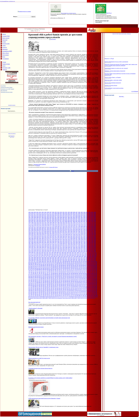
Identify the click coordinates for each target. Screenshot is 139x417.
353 (66, 286)
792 (72, 269)
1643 (92, 229)
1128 (72, 255)
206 (88, 291)
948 (31, 264)
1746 (95, 224)
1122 (88, 255)
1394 (63, 242)
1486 (94, 237)
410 (88, 283)
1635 (45, 230)
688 (76, 273)
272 (92, 289)
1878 (89, 217)
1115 (37, 256)
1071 (82, 257)
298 (39, 289)
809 (37, 269)
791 (74, 269)
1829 (82, 220)
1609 (45, 231)
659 (66, 274)
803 (49, 269)
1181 (75, 252)
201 (29, 293)
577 (94, 277)
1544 (79, 234)
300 (35, 289)
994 (76, 261)
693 (66, 273)
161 (41, 294)
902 (55, 265)
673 (37, 274)
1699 (81, 226)
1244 (48, 250)
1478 (48, 238)
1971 (50, 213)
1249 (35, 250)
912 (35, 265)
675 (33, 274)
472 (31, 282)
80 (55, 296)
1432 (32, 241)
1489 (87, 237)
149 (66, 294)
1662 (42, 229)
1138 (47, 255)
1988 (74, 212)
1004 (53, 261)
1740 (42, 225)
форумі (38, 165)
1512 (95, 235)
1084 (48, 257)
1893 (50, 217)
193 (45, 293)
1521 (71, 235)
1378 (37, 243)
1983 (87, 212)
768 (51, 270)
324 (55, 287)
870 (51, 267)
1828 (84, 220)
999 (66, 261)
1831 (76, 220)
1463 (87, 238)
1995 (55, 212)
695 (61, 273)
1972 (48, 213)
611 (94, 276)
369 (33, 286)
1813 (55, 221)
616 (84, 276)
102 (91, 295)
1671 (87, 227)
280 (76, 289)
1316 (63, 246)
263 (41, 290)
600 (47, 277)
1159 (62, 254)
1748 (89, 224)
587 (74, 277)
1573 (71, 233)
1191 (50, 252)
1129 (70, 255)
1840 (53, 220)
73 (65, 296)
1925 (35, 216)
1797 (29, 222)
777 (33, 270)
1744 (32, 225)
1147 (93, 254)
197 (37, 293)
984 (96, 261)
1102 (69, 256)
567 (45, 278)
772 (43, 270)
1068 (89, 257)
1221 (40, 251)
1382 (95, 242)
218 (64, 291)
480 (84, 281)
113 (69, 295)
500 (43, 281)
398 (43, 285)
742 (35, 272)
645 (94, 274)
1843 (45, 220)
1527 (55, 235)
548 (84, 278)
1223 (35, 251)
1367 (66, 243)
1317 (61, 246)
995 (74, 261)
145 (74, 294)
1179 (80, 252)
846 (31, 268)
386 (68, 285)
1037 (35, 260)
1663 (40, 229)
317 (70, 287)
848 (96, 267)
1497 (66, 237)
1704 (68, 226)
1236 (68, 250)
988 (88, 261)
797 (61, 269)
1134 (57, 255)
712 (96, 272)
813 (29, 269)
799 (57, 269)
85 (47, 296)
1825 (92, 220)
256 (55, 290)
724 (72, 272)
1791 (45, 222)
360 (51, 286)
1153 (78, 254)
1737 (50, 225)
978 (39, 263)
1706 (63, 226)
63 (79, 296)
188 (55, 293)
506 (31, 281)
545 (90, 278)
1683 (55, 227)
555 (70, 278)
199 (33, 293)
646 (92, 274)
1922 (42, 216)
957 (82, 263)
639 (37, 276)
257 (53, 290)
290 (55, 289)
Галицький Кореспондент (39, 164)
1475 (55, 238)
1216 (53, 251)
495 (53, 281)
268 (31, 290)
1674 (79, 227)
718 (84, 272)
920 (88, 264)
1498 (63, 237)
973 (49, 263)
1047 (76, 259)
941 (45, 264)
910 (39, 265)
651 (82, 274)
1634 (48, 230)
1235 (71, 250)
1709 (55, 226)
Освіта (4, 45)
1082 (53, 257)
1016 (89, 260)
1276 (32, 248)
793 (70, 269)
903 (53, 265)
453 (70, 282)
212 (76, 291)
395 (49, 285)
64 (78, 296)
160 (43, 294)
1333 (87, 244)
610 (96, 276)
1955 (92, 213)
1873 (35, 218)
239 (90, 290)
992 (80, 261)
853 (86, 267)
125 (45, 295)
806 (43, 269)
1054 (58, 259)
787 (82, 269)
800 (55, 269)
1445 (66, 239)
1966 (63, 213)
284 (68, 289)
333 (37, 287)
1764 (48, 224)
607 (33, 277)
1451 (50, 239)
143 (78, 294)
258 (51, 290)
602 (43, 277)
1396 (58, 242)
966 (64, 263)
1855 (82, 218)
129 (37, 295)
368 (35, 286)
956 (84, 263)
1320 (53, 246)
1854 (84, 218)
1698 (84, 226)
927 (74, 264)
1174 (93, 252)
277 (82, 289)
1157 (67, 254)
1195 (40, 252)
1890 (58, 217)
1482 (37, 238)
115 (65, 295)
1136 (52, 255)
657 (70, 274)
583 (82, 277)
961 (74, 263)
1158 (65, 254)
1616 (95, 230)
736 (47, 272)
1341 (66, 244)
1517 (82, 235)
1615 (29, 231)
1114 (39, 256)
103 (89, 295)
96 (31, 296)
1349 (45, 244)
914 (31, 265)
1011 (35, 261)
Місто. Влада (5, 53)
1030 (53, 260)
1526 (58, 235)
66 (75, 296)
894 (72, 265)
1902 (94, 216)
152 (60, 294)
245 (78, 290)
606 (35, 277)
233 (33, 291)
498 (47, 281)
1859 (71, 218)
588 (72, 277)
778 (31, 270)
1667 (29, 229)
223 (53, 291)
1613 (35, 231)
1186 (62, 252)
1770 (32, 224)
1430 (37, 241)
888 (84, 265)
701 (49, 273)
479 (86, 281)
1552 (58, 234)
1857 (76, 218)
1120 (93, 255)
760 (68, 270)
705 (41, 273)
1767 (40, 224)
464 (47, 282)
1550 (63, 234)
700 (51, 273)
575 (29, 278)
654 (76, 274)
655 (74, 274)
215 (70, 291)
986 (92, 261)
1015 (92, 260)
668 (47, 274)
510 (92, 280)
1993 (61, 212)
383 (74, 285)
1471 (66, 238)
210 (80, 291)
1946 (48, 214)
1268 (53, 248)
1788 (53, 222)
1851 (92, 218)
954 (88, 263)
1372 (53, 243)
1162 (55, 254)
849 (94, 267)
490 (64, 281)
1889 (61, 217)
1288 (68, 247)
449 (78, 282)
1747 (92, 224)
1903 (92, 216)
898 (64, 265)
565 (49, 278)
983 (29, 263)
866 (60, 267)
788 (80, 269)
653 (78, 274)
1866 (53, 218)
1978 (32, 213)
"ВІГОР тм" (109, 13)
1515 (87, 235)
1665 (35, 229)
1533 (40, 235)
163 (37, 294)
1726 (79, 225)
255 (57, 290)
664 (55, 274)
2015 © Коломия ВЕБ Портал (4, 1)
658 (68, 274)
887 (86, 265)
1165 (47, 254)
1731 (66, 225)
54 (92, 296)
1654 (63, 229)
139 (86, 294)
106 (83, 295)
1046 (79, 259)
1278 (95, 247)
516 (80, 280)
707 (37, 273)
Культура (4, 47)
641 (33, 276)
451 (74, 282)
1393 (66, 242)
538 (35, 280)
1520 (74, 235)
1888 (63, 217)
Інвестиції (4, 39)
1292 (58, 247)
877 (37, 267)
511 (90, 280)
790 (76, 269)
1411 (87, 241)
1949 (40, 214)
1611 (40, 231)
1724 (84, 225)
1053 (61, 259)
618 (80, 276)
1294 (53, 247)
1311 (76, 246)
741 (37, 272)
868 (55, 267)
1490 (84, 237)
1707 (61, 226)
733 (53, 272)
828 (68, 268)
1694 (94, 226)
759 (70, 270)
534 (43, 280)
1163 (52, 254)
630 (55, 276)
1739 (45, 225)
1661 (45, 229)
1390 (74, 242)
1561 (35, 234)
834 (55, 268)
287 (62, 289)
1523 (66, 235)
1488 (89, 237)
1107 (57, 256)
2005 (29, 212)
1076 (68, 257)
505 (33, 281)
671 (41, 274)
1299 (40, 247)
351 (70, 286)
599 (49, 277)
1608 (48, 231)
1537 (29, 235)
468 (39, 282)
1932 (84, 214)
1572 (74, 233)
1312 (74, 246)
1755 (71, 224)
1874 (32, 218)
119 (57, 295)
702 (47, 273)
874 (43, 267)
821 (82, 268)
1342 (63, 244)
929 (70, 264)
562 (55, 278)
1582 (48, 233)
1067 (92, 257)
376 (88, 285)
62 (81, 296)
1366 (68, 243)
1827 (87, 220)
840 (43, 268)
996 (72, 261)
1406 (32, 242)
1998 (48, 212)
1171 (32, 254)
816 (92, 268)
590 (68, 277)
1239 (61, 250)
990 (84, 261)
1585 (40, 233)
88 (43, 296)
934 (60, 264)
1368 (63, 243)
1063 (35, 259)
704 (43, 273)
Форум (4, 34)
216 (68, 291)
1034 (42, 260)
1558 (42, 234)
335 (33, 287)
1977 (35, 213)
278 (80, 289)
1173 (95, 252)
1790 (48, 222)
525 (62, 280)
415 (78, 283)
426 (55, 283)
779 (29, 270)
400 (39, 285)
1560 (37, 234)
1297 (45, 247)
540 (31, 280)
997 (70, 261)
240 (88, 290)
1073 (76, 257)
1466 (79, 238)
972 (51, 263)
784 (88, 269)
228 (43, 291)
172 (88, 293)
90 (40, 296)
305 (94, 287)
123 (49, 295)
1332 (89, 244)
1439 (82, 239)
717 (86, 272)
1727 (76, 225)
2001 (40, 212)
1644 (89, 229)
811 (33, 269)
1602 (63, 231)
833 (57, 268)
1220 (42, 251)
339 (94, 286)
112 (71, 295)
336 (31, 287)
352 (68, 286)
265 (37, 290)
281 (74, 289)
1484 (32, 238)
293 (49, 289)
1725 (82, 225)
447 (82, 282)
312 (80, 287)
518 (76, 280)
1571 (76, 233)
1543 (82, 234)
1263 (66, 248)
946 (35, 264)
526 (60, 280)
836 (51, 268)
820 (84, 268)
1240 (58, 250)
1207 (76, 251)
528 (55, 280)
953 (90, 263)
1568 (84, 233)
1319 (55, 246)
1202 (89, 251)
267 (33, 290)
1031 (50, 260)
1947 (45, 214)
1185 (65, 252)
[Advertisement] (5, 122)
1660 (48, 229)
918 (92, 264)
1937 (71, 214)
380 (80, 285)
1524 (63, 235)
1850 (95, 218)
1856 (79, 218)
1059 (45, 259)
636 (43, 276)
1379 (35, 243)
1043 (87, 259)
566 (47, 278)
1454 (42, 239)
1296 (48, 247)
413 (82, 283)
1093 (92, 256)
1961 (76, 213)
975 (45, 263)
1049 (71, 259)
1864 (58, 218)
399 (41, 285)
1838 (58, 220)
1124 (83, 255)
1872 (37, 218)
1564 (95, 233)
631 (53, 276)
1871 (40, 218)
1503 (50, 237)
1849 (29, 220)
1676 (74, 227)
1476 (53, 238)
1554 (53, 234)
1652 (68, 229)
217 (66, 291)
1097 (82, 256)
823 (78, 268)
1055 (55, 259)
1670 (89, 227)
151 (62, 294)
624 (68, 276)
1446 (63, 239)
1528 (53, 235)
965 (66, 263)
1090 (32, 257)
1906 (84, 216)
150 (64, 294)
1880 (84, 217)
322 (60, 287)
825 (74, 268)
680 (92, 273)
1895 (45, 217)
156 (51, 294)
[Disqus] (63, 190)
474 (96, 281)
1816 (48, 221)
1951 (35, 214)
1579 (55, 233)
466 (43, 282)
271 (94, 289)
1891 (55, 217)
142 (80, 294)
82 (52, 296)
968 (60, 263)
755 (78, 270)
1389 (76, 242)
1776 (84, 222)
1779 (76, 222)
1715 (40, 226)
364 (43, 286)
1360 (84, 243)
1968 (58, 213)
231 (37, 291)
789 (78, 269)
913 (33, 265)
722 (76, 272)
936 (55, 264)
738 (43, 272)
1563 (29, 234)
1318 (58, 246)
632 (51, 276)
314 (76, 287)
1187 (60, 252)
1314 (68, 246)
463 (49, 282)
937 (53, 264)
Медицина (5, 49)
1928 (95, 214)
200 (31, 293)
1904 (89, 216)
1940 (63, 214)
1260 (74, 248)
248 (72, 290)
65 (76, 296)
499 (45, 281)
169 (94, 293)
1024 (68, 260)
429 (49, 283)
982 (31, 263)
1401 (45, 242)
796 (64, 269)
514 (84, 280)
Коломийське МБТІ (7, 51)
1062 (37, 259)
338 (96, 286)
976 (43, 263)
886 (88, 265)
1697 (87, 226)
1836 (63, 220)
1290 (63, 247)
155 (53, 294)
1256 (84, 248)
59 (85, 296)
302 (31, 289)
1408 (94, 241)
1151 (83, 254)
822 (80, 268)
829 (66, 268)
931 (66, 264)
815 (94, 268)
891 (78, 265)
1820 (37, 221)
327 (49, 287)
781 (94, 269)
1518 (79, 235)
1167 (42, 254)
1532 (42, 235)
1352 (37, 244)
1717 (35, 226)
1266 (58, 248)
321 (62, 287)
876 (39, 267)
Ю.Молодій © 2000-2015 (12, 133)
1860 (68, 218)
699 (53, 273)
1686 (48, 227)
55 (91, 296)
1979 (29, 213)
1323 (45, 246)
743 (33, 272)
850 (92, 267)
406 (96, 283)
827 (70, 268)
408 (92, 283)
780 (96, 269)
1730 (68, 225)
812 (31, 269)
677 (29, 274)
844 (35, 268)
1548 (68, 234)
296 (43, 289)
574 (31, 278)
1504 (48, 237)
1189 (55, 252)
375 (90, 285)
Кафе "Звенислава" (4, 90)
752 (84, 270)
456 (64, 282)
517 (78, 280)
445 (86, 282)
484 (76, 281)
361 (49, 286)
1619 (87, 230)
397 (45, 285)
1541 (87, 234)
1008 (42, 261)
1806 (74, 221)
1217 (50, 251)
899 (61, 265)
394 (51, 285)
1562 (32, 234)
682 (88, 273)
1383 (92, 242)
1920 (48, 216)
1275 (35, 248)
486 (72, 281)
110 (75, 295)
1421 (61, 241)
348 (76, 286)
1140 (42, 255)
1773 (92, 222)
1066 (95, 257)
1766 (42, 224)
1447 (61, 239)
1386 (84, 242)
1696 (89, 226)
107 (81, 295)
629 (57, 276)
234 (31, 291)
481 (82, 281)
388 (64, 285)
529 (53, 280)
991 (82, 261)
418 (72, 283)
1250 (32, 250)
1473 (61, 238)
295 (45, 289)
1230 (84, 250)
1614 (32, 231)
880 (31, 267)
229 (41, 291)
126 (43, 295)
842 (39, 268)
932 (64, 264)
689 (74, 273)
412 (84, 283)
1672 (84, 227)
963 (70, 263)
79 (56, 296)
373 (94, 285)
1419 (66, 241)
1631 (55, 230)
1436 (89, 239)
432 (43, 283)
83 (50, 296)
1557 (45, 234)
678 (96, 273)
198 (35, 293)
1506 (42, 237)
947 (33, 264)
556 (68, 278)
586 (76, 277)
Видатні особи (5, 43)
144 (76, 294)
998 (68, 261)
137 (90, 294)
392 (55, 285)
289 (57, 289)
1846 (37, 220)
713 (94, 272)
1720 (95, 225)
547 (86, 278)
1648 (79, 229)
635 (45, 276)
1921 (45, 216)
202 (96, 291)
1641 (29, 230)
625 (66, 276)
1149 (88, 254)
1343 (61, 244)
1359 (87, 243)
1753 (76, 224)
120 (55, 295)
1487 (92, 237)
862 (68, 267)
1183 (70, 252)
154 (55, 294)
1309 (81, 246)
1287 (71, 247)
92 (37, 296)
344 (84, 286)
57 (88, 296)
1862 (63, 218)
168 (96, 293)
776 (35, 270)
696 (59, 273)
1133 (60, 255)
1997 (50, 212)
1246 (42, 250)
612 (92, 276)
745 (29, 272)
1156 (70, 254)
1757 (66, 224)
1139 (45, 255)
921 (86, 264)
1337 (76, 244)
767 (53, 270)
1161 (57, 254)
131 (33, 295)
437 (33, 283)
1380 (32, 243)
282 (72, 289)
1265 (61, 248)
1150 (85, 254)
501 (41, 281)
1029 (55, 260)
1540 (89, 234)
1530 (48, 235)
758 (72, 270)
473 (29, 282)
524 (64, 280)
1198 (32, 252)
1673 (82, 227)
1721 (92, 225)
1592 (89, 231)
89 (42, 296)
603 (41, 277)
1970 (53, 213)
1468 (74, 238)
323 (57, 287)
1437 (87, 239)
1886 (68, 217)
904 (51, 265)
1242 (53, 250)
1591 (92, 231)
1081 (55, 257)
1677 (71, 227)
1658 (53, 229)
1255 (87, 248)
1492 (79, 237)
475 (94, 281)
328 (47, 287)
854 (84, 267)
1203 (87, 251)
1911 (71, 216)
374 (92, 285)
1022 (74, 260)
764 (60, 270)
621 (74, 276)
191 (49, 293)
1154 (75, 254)
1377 (40, 243)
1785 (61, 222)
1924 (37, 216)
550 (80, 278)
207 (86, 291)
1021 (76, 260)
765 (57, 270)
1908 (79, 216)
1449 (55, 239)
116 (63, 295)
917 (94, 264)
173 (86, 293)
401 (37, 285)
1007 (45, 261)
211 (78, 291)
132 (31, 295)
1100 (74, 256)
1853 (87, 218)
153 (57, 294)
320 (64, 287)
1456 (37, 239)
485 (74, 281)
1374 (48, 243)
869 (53, 267)
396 (47, 285)
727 (66, 272)
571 (37, 278)
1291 (61, 247)
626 (64, 276)
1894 (48, 217)
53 (94, 296)
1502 (53, 237)
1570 (79, 233)
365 (41, 286)
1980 (95, 212)
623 (70, 276)
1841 (50, 220)
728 (64, 272)
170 (92, 293)
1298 (42, 247)
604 (39, 277)
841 (41, 268)
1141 (40, 255)
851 (90, 267)
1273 (40, 248)
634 (47, 276)
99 (97, 295)
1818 (42, 221)
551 (78, 278)
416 (76, 283)
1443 (71, 239)
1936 (74, 214)
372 (96, 285)
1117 (32, 256)
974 (47, 263)
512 (88, 280)
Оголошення (5, 58)
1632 (53, 230)
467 (41, 282)
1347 (50, 244)
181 (70, 293)
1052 (63, 259)
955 (86, 263)
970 (55, 263)
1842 (48, 220)
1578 (58, 233)
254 (60, 290)
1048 (74, 259)
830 (64, 268)
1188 (57, 252)
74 (63, 296)
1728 (74, 225)
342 (88, 286)
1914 (63, 216)
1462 (89, 238)
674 (35, 274)
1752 (79, 224)
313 (78, 287)
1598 (74, 231)
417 (74, 283)
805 (45, 269)
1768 (37, 224)
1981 (92, 212)
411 (86, 283)
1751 (82, 224)
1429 (40, 241)
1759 (61, 224)
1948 (42, 214)
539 (33, 280)
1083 (50, 257)
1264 (63, 248)
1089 (35, 257)
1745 (29, 225)
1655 (61, 229)
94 (34, 296)
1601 (66, 231)
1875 (29, 218)
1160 (60, 254)
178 (76, 293)
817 (90, 268)
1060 (42, 259)
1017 (87, 260)
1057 (50, 259)
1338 (74, 244)
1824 (95, 220)
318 (68, 287)
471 (33, 282)
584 (80, 277)
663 (57, 274)
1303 (29, 247)
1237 (66, 250)
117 (61, 295)
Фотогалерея (5, 55)
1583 (45, 233)
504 (35, 281)
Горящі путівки (6, 64)
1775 (87, 222)
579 (90, 277)
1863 (61, 218)
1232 (79, 250)
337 (29, 287)
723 (74, 272)
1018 (84, 260)
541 (29, 280)
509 (94, 280)
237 (94, 290)
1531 (45, 235)
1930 (89, 214)
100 (95, 295)
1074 (74, 257)
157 (49, 294)
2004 (32, 212)
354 (64, 286)
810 (35, 269)
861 (70, 267)
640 (35, 276)
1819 (40, 221)
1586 (37, 233)
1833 (71, 220)
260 (47, 290)
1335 (82, 244)
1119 (95, 255)
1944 (53, 214)
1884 (74, 217)
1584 (42, 233)
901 (57, 265)
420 (68, 283)
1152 (80, 254)
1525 (61, 235)
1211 (66, 251)
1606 (53, 231)
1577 (61, 233)
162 (39, 294)
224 (51, 291)
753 (82, 270)
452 (72, 282)
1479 (45, 238)
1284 (79, 247)
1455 (40, 239)
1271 (45, 248)
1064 (32, 259)
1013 (29, 261)
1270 (48, 248)
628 (60, 276)
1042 (89, 259)
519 (74, 280)
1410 (89, 241)
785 (86, 269)
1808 (68, 221)
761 (66, 270)
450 (76, 282)
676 (31, 274)
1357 (92, 243)
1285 (76, 247)
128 (39, 295)
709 (33, 273)
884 (92, 265)
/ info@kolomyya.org (12, 1)
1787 (55, 222)
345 (82, 286)
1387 (82, 242)
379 (82, 285)
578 (92, 277)
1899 (35, 217)
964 (68, 263)
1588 (32, 233)
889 (82, 265)
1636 (42, 230)
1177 (85, 252)
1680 (63, 227)
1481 (40, 238)
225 (49, 291)
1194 (42, 252)
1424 (53, 241)
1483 (35, 238)
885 (90, 265)
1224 (32, 251)
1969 (55, 213)
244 (80, 290)
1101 (72, 256)
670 (43, 274)
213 (74, 291)
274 (88, 289)
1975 (40, 213)
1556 (48, 234)
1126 (78, 255)
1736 (53, 225)
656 (72, 274)
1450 (53, 239)
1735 (55, 225)
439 (29, 283)
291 (53, 289)
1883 (76, 217)
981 (33, 263)
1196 (37, 252)
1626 (68, 230)
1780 (74, 222)
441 (94, 282)
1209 (71, 251)
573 (33, 278)
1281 (87, 247)
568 (43, 278)
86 (46, 296)
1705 (66, 226)
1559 (40, 234)
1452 (48, 239)
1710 (53, 226)
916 (96, 264)
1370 (58, 243)
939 (49, 264)
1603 (61, 231)
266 (35, 290)
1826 (89, 220)
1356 (95, 243)
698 (55, 273)
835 (53, 268)
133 (29, 295)
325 (53, 287)
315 (74, 287)
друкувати (53, 39)
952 (92, 263)
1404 (37, 242)
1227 (92, 250)
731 (57, 272)
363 (45, 286)
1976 (37, 213)
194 (43, 293)
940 (47, 264)
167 (29, 294)
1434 (95, 239)
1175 (90, 252)
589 (70, 277)
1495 (71, 237)
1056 (53, 259)
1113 (42, 256)
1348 (48, 244)
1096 (85, 256)
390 (60, 285)
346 (80, 286)
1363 (76, 243)
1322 (48, 246)
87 (44, 296)
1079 (61, 257)
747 (94, 270)
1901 (29, 217)
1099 (77, 256)
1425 (50, 241)
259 (49, 290)
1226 (95, 250)
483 (78, 281)
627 (62, 276)
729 (62, 272)
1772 (95, 222)
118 (59, 295)
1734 (58, 225)
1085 (45, 257)
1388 (79, 242)
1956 (89, 213)
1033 (45, 260)
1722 (89, 225)
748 (92, 270)
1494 (74, 237)
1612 (37, 231)
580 (88, 277)
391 (57, 285)
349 (74, 286)
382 (76, 285)
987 (90, 261)
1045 (82, 259)
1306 (89, 246)
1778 (79, 222)
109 (77, 295)
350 (72, 286)
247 (74, 290)
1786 (58, 222)
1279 (92, 247)
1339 (71, 244)
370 (31, 286)
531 (49, 280)
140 (84, 294)
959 (78, 263)
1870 (42, 218)
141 (82, 294)
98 (29, 296)
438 (31, 283)
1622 (79, 230)
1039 (29, 260)
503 (37, 281)
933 (62, 264)
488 (68, 281)
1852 (89, 218)
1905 (87, 216)
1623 (76, 230)
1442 (74, 239)
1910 (74, 216)
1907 (81, 216)
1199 (29, 252)
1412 (84, 241)
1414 (79, 241)
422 (64, 283)
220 (60, 291)
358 (55, 286)
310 (84, 287)
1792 (42, 222)
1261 (71, 248)
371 (29, 286)
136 (92, 294)
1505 (45, 237)
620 (76, 276)
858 (76, 267)
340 (92, 286)
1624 (74, 230)
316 (72, 287)
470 (35, 282)
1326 (37, 246)
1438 (84, 239)
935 (57, 264)
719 (82, 272)
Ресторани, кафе (6, 67)
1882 (79, 217)
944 (39, 264)
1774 (89, 222)
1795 (35, 222)
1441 (76, 239)
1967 (61, 213)
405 (29, 285)
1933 (82, 214)
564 (51, 278)
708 (35, 273)
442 (92, 282)
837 (49, 268)
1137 (50, 255)
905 (49, 265)
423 (62, 283)
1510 (32, 237)
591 (66, 277)
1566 (89, 233)
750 (88, 270)
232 (35, 291)
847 (29, 268)
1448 (58, 239)
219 (62, 291)
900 (59, 265)
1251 (29, 250)
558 (64, 278)
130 (35, 295)
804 (47, 269)
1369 (61, 243)
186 (60, 293)
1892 (53, 217)
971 (53, 263)
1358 (89, 243)
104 (87, 295)
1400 (48, 242)
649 (86, 274)
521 (70, 280)
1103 (67, 256)
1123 (85, 255)
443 (90, 282)
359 (53, 286)
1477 (50, 238)
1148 (90, 254)
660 (64, 274)
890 (80, 265)
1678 (68, 227)
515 (82, 280)
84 (49, 296)
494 (55, 281)
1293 (55, 247)
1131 (65, 255)
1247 (40, 250)
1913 (66, 216)
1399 (50, 242)
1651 (71, 229)
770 (47, 270)
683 (86, 273)
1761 (55, 224)
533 (45, 280)
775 (37, 270)
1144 (32, 255)
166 (31, 294)
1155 (72, 254)
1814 (53, 221)
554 (72, 278)
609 (29, 277)
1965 (66, 213)
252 (64, 290)
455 (66, 282)
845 (33, 268)
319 (66, 287)
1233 (76, 250)
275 (86, 289)
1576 (63, 233)
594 (60, 277)
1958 (84, 213)
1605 (55, 231)
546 (88, 278)
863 (66, 267)
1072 (79, 257)
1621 (82, 230)
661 (62, 274)
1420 (63, 241)
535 (41, 280)
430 (47, 283)
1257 (82, 248)
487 (70, 281)
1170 (34, 254)
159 (45, 294)
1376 (42, 243)
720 (80, 272)
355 (62, 286)
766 (55, 270)
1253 (92, 248)
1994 (58, 212)
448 (80, 282)
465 (45, 282)
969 (57, 263)
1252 (95, 248)
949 (29, 264)
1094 (90, 256)
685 (82, 273)
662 (60, 274)
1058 (48, 259)
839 (45, 268)
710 (31, 273)
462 (51, 282)
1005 (50, 261)
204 (92, 291)
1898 (37, 217)
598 (51, 277)
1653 (66, 229)
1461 (92, 238)
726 (68, 272)
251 (66, 290)
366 (39, 286)
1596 (79, 231)
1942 (58, 214)
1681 (61, 227)
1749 (87, 224)
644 (96, 274)
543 (94, 278)
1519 (76, 235)
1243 (50, 250)
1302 (32, 247)
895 (70, 265)
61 (82, 296)
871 (49, 267)
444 (88, 282)
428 (51, 283)
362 (47, 286)
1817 (45, 221)
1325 (40, 246)
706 (39, 273)
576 (96, 277)
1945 (50, 214)
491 (62, 281)
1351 (40, 244)
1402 (42, 242)
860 (72, 267)
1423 (55, 241)
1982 (89, 212)
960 (76, 263)
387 (66, 285)
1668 (95, 227)
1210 (68, 251)
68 (72, 296)
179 (74, 293)
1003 (55, 261)
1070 (84, 257)
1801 (87, 221)
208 (84, 291)
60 (84, 296)
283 (70, 289)
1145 (29, 255)
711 (29, 273)
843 (37, 268)
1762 (53, 224)
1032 (48, 260)
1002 (58, 261)
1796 (32, 222)
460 (55, 282)
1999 (45, 212)
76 (60, 296)
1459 (29, 239)
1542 (84, 234)
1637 (40, 230)
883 (94, 265)
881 (29, 267)
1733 (61, 225)
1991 (66, 212)
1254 (89, 248)
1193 (45, 252)
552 (76, 278)
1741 (40, 225)
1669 (92, 227)
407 (94, 283)
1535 (35, 235)
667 (49, 274)
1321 (50, 246)
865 (62, 267)
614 (88, 276)
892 (76, 265)
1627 (66, 230)
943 (41, 264)
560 (60, 278)
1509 (35, 237)
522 (68, 280)
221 (57, 291)
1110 (49, 256)
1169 (37, 254)
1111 (47, 256)
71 (68, 296)
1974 (42, 213)
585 (78, 277)
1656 (58, 229)
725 (70, 272)
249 (70, 290)
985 (94, 261)
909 (41, 265)
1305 (92, 246)
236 (96, 290)
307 (90, 287)
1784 (63, 222)
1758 (63, 224)
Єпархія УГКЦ (6, 36)
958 (80, 263)
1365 (71, 243)
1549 (66, 234)
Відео (3, 56)
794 (68, 269)
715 (90, 272)
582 (84, 277)
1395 (61, 242)
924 (80, 264)
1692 (32, 227)
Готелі (3, 65)
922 (84, 264)
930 (68, 264)
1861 (66, 218)
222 (55, 291)
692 (68, 273)
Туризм (4, 62)
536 (39, 280)
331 (41, 287)
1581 (50, 233)
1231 (82, 250)
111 (73, 295)
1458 (32, 239)
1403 (40, 242)
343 (86, 286)
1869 (45, 218)
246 (76, 290)
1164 (50, 254)
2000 (42, 212)
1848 (32, 220)
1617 (92, 230)
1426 (48, 241)
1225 (29, 251)
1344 (58, 244)
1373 (50, 243)
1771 (29, 224)
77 (59, 296)
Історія (4, 41)
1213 (61, 251)
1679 (66, 227)
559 (62, 278)
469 (37, 282)
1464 (84, 238)
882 (96, 265)
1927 (29, 216)
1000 (63, 261)
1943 (55, 214)
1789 (50, 222)
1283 (82, 247)
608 (31, 277)
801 (53, 269)
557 (66, 278)
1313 (71, 246)
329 (45, 287)
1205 (81, 251)
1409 (92, 241)
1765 (45, 224)
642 (31, 276)
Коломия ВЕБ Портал (53, 167)
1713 (45, 226)
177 (78, 293)
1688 (42, 227)
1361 (82, 243)
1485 (29, 238)
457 (62, 282)
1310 (79, 246)
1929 (92, 214)
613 (90, 276)
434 (39, 283)
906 (47, 265)
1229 (87, 250)
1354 (32, 244)
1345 (55, 244)
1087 (40, 257)
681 (90, 273)
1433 (29, 241)
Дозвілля (4, 69)
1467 (76, 238)
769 (49, 270)
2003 (35, 212)
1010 (37, 261)
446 (84, 282)
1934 (79, 214)
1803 (81, 221)
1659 (50, 229)
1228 (89, 250)
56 (89, 296)
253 (62, 290)
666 (51, 274)
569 (41, 278)
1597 (76, 231)
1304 (94, 246)
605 (37, 277)
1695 (92, 226)
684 (84, 273)
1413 (82, 241)
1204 (84, 251)
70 (69, 296)
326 (51, 287)
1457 (35, 239)
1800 (89, 221)
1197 (34, 252)
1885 (71, 217)
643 (29, 276)
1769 (35, 224)
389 (62, 285)
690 (72, 273)
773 (41, 270)
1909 (76, 216)
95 (33, 296)
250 (68, 290)
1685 (50, 227)
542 (96, 278)
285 (66, 289)
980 (35, 263)
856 (80, 267)
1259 (76, 248)
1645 (87, 229)
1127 (75, 255)
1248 (37, 250)
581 (86, 277)
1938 (68, 214)
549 (82, 278)
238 (92, 290)
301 (33, 289)
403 (33, 285)
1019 (82, 260)
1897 (40, 217)
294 (47, 289)
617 (82, 276)
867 (57, 267)
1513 (92, 235)
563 (53, 278)
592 (64, 277)
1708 (58, 226)
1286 (74, 247)
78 (57, 296)
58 (86, 296)
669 (45, 274)
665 (53, 274)
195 (41, 293)
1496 (68, 237)
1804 (79, 221)
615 (86, 276)
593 (62, 277)
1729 (71, 225)
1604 (58, 231)
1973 (45, 213)
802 (51, 269)
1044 (84, 259)
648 (88, 274)
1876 (95, 217)
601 (45, 277)
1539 (92, 234)
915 (29, 265)
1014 (95, 260)
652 (80, 274)
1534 (37, 235)
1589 (29, 233)
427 (53, 283)
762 (64, 270)
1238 (63, 250)
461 (53, 282)
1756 (68, 224)
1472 (63, 238)
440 (96, 282)
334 (35, 287)
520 (72, 280)
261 (45, 290)
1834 (68, 220)
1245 (45, 250)
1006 (48, 261)
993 (78, 261)
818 (88, 268)
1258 (79, 248)
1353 (35, 244)
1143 (34, 255)
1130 (67, 255)
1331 (92, 244)
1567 (87, 233)
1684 (53, 227)
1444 (68, 239)
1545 (76, 234)
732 (55, 272)
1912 (68, 216)
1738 (48, 225)
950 (96, 263)
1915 (61, 216)
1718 (32, 226)
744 (31, 272)
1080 (58, 257)
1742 (37, 225)
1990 (68, 212)
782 (92, 269)
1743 (35, 225)
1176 (88, 252)
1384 (89, 242)
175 (82, 293)
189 (53, 293)
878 (35, 267)
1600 (68, 231)
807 (41, 269)
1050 (68, 259)
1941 (61, 214)
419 (70, 283)
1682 (58, 227)
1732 (63, 225)
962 (72, 263)
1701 (76, 226)
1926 (32, 216)
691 (70, 273)
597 (53, 277)
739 (41, 272)
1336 (79, 244)
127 (41, 295)
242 (84, 290)
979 (37, 263)
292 (51, 289)
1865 (55, 218)
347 (78, 286)
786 (84, 269)
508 (96, 280)
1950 (37, 214)
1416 (74, 241)
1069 (87, 257)
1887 (66, 217)
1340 (68, 244)
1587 (35, 233)
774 (39, 270)
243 (82, 290)
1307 (87, 246)
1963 (71, 213)
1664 (37, 229)
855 (82, 267)
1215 (55, 251)
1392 (68, 242)
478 (88, 281)
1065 (29, 259)
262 (43, 290)
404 (31, 285)
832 (60, 268)
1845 (40, 220)
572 (35, 278)
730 (60, 272)
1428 (42, 241)
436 (35, 283)
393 (53, 285)
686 (80, 273)
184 (64, 293)
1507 (40, 237)
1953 (29, 214)
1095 (87, 256)
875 (41, 267)
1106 (59, 256)
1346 (53, 244)
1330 (95, 244)
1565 (92, 233)
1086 (42, 257)
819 (86, 268)
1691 (35, 227)
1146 (95, 254)
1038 (32, 260)
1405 (35, 242)
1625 (71, 230)
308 (88, 287)
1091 (29, 257)
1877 (92, 217)
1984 (84, 212)
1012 (32, 261)
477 (90, 281)
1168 (40, 254)
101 (93, 295)
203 (94, 291)
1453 (45, 239)
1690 (37, 227)
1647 (82, 229)
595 (57, 277)
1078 (63, 257)
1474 (58, 238)
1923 (40, 216)
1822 (32, 221)
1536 (32, 235)
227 (45, 291)
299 (37, 289)
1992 (63, 212)
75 (62, 296)
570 (39, 278)
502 (39, 281)
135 (94, 294)
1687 (45, 227)
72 (66, 296)
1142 (37, 255)
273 (90, 289)
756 (76, 270)
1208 (74, 251)
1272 (42, 248)
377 (86, 285)
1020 (79, 260)
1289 (66, 247)
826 (72, 268)
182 (68, 293)
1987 (76, 212)
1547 (71, 234)
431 (45, 283)
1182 (72, 252)
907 (45, 265)
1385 (87, 242)
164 (35, 294)
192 (47, 293)
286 (64, 289)
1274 (37, 248)
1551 (61, 234)
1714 (42, 226)
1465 (82, 238)
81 (53, 296)
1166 (45, 254)
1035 (40, 260)
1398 (53, 242)
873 (45, 267)
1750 (84, 224)
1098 (79, 256)
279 (78, 289)
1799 (92, 221)
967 (62, 263)
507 (29, 281)
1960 (79, 213)
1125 (80, 255)
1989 (71, 212)
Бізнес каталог (5, 38)
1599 (71, 231)
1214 (58, 251)
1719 (29, 226)
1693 (29, 227)
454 (68, 282)
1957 (87, 213)
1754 (74, 224)
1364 (74, 243)
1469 (71, 238)
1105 (62, 256)
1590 (94, 231)
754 (80, 270)
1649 (76, 229)
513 (86, 280)
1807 (71, 221)
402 (35, 285)
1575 (66, 233)
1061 (40, 259)
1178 (83, 252)
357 (57, 286)
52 (95, 296)
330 (43, 287)
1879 (87, 217)
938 (51, 264)
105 (85, 295)
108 (79, 295)
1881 (82, 217)
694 (64, 273)
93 (36, 296)
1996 (53, 212)
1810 (63, 221)
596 (55, 277)
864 (64, 267)
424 (60, 283)
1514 (89, 235)
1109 (51, 256)
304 (96, 287)
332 (39, 287)
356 (60, 286)
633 (49, 276)
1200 (94, 251)
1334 (84, 244)
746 (96, 270)
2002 (37, 212)
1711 (50, 226)
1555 (50, 234)
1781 (71, 222)
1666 (32, 229)
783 (90, 269)
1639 (35, 230)
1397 (55, 242)
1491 (81, 237)
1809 (66, 221)
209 (82, 291)
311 (82, 287)
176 (80, 293)
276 (84, 289)
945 (37, 264)
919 (90, 264)
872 (47, 267)
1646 (84, 229)
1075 (71, 257)
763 (62, 270)
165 (33, 294)
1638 (37, 230)
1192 (47, 252)
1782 (68, 222)
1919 (50, 216)
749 (90, 270)
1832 (74, 220)
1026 (63, 260)
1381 (29, 243)
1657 (55, 229)
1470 (68, 238)
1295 (50, 247)
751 (86, 270)
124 (47, 295)
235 (29, 291)
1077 (66, 257)
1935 (76, 214)
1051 (66, 259)
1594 (84, 231)
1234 (74, 250)
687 (78, 273)
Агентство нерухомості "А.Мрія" (6, 87)
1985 (82, 212)
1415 (76, 241)
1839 (55, 220)
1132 (62, 255)
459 (57, 282)
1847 (35, 220)
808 (39, 269)
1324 (42, 246)
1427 (45, 241)
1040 (95, 259)
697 (57, 273)
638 (39, 276)
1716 (37, 226)
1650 (74, 229)
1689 (40, 227)
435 (37, 283)
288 (60, 289)
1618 (89, 230)
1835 (66, 220)
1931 (87, 214)
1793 (40, 222)
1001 (61, 261)
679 (94, 273)
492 (60, 281)
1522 (68, 235)
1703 (71, 226)
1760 (58, 224)
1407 (29, 242)
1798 (94, 221)
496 (51, 281)
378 (84, 285)
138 (88, 294)
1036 (37, 260)
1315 (66, 246)
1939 (66, 214)
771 (45, 270)
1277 (29, 248)
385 (70, 285)
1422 (58, 241)
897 (66, 265)
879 (33, 267)
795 (66, 269)
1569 (82, 233)
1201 (92, 251)
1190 (52, 252)
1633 (50, 230)
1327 (35, 246)
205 (90, 291)
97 (30, 296)
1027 (61, 260)
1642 (95, 229)
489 (66, 281)
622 (72, 276)
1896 (42, 217)
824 (76, 268)
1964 (68, 213)
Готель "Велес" (3, 85)
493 (57, 281)
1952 (32, 214)
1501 (55, 237)
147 (70, 294)
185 (62, 293)
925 (78, 264)
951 (94, 263)
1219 (45, 251)
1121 (90, 255)
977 (41, 263)
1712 (48, 226)
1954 (95, 213)
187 (57, 293)
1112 (44, 256)
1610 (42, 231)
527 (57, 280)
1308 (84, 246)
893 (74, 265)
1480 (42, 238)
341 (90, 286)
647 (90, 274)
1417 (71, 241)
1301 (35, 247)
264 (39, 290)
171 (90, 293)
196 (39, 293)
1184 (67, 252)
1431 (35, 241)
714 (92, 272)
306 (92, 287)
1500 (58, 237)
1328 (32, 246)
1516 (84, 235)
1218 (48, 251)
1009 (40, 261)
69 (71, 296)
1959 (82, 213)
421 (66, 283)
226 (47, 291)
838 (47, 268)
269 (29, 290)
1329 (29, 246)
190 (51, 293)
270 (96, 289)
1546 (74, 234)
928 (72, 264)
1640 (32, 230)
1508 (37, 237)
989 (86, 261)
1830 (79, 220)
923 (82, 264)
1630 (58, 230)
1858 (74, 218)
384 (72, 285)
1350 (42, 244)
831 (62, 268)
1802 (84, 221)
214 (72, 291)
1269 (50, 248)
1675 (76, 227)
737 (45, 272)
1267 (55, 248)
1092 (95, 256)
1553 (55, 234)
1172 (29, 254)
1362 (79, 243)
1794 (37, 222)
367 (37, 286)
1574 (68, 233)
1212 (63, 251)
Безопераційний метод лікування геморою (68, 13)
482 (80, 281)
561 (57, 278)
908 (43, 265)
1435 (92, 239)
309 (86, 287)
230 (39, 291)
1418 (68, 241)
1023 (71, 260)
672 (39, 274)
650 (84, 274)
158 (47, 294)
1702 (74, 226)
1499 (61, 237)
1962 (74, 213)
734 (51, 272)
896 (68, 265)
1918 (53, 216)
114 (67, 295)
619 (78, 276)
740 (39, 272)
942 (43, 264)
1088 (37, 257)
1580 (53, 233)
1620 (84, 230)
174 (84, 293)
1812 (58, 221)
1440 (79, 239)
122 (51, 295)
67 (73, 296)
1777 (82, 222)
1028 (58, 260)
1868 (48, 218)
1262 (68, 248)
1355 (29, 244)
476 (92, 281)
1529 (50, 235)
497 (49, 281)
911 (37, 265)
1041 (92, 259)
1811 (61, 221)
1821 (35, 221)
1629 (61, 230)
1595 (81, 231)
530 (51, 280)
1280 (89, 247)
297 (41, 289)
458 (60, 282)
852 (88, 267)
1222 (37, 251)
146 (72, 294)
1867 (50, 218)
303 (29, 289)
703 (45, 273)
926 (76, 264)
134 (96, 294)
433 (41, 283)
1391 (71, 242)
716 (88, 272)
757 (74, 270)
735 (49, 272)
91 (39, 296)
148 (68, 294)
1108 (54, 256)
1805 (76, 221)
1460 (95, 238)
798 (59, 269)
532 (47, 280)
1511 (29, 237)
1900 (32, 217)
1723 (87, 225)
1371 (55, 243)
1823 (29, 221)
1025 (66, 260)
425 (57, 283)
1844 (42, 220)
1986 (79, 212)
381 (78, 285)
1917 (55, 216)
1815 (50, 221)
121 (53, 295)
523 (66, 280)
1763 (50, 224)
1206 (79, 251)
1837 (61, 220)
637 (41, 276)
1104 (64, 256)
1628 (63, 230)
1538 (95, 234)
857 (78, 267)
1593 (87, 231)
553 (74, 278)
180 (72, 293)
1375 (45, 243)
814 (96, 268)
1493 (76, 237)
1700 (79, 226)
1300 (37, 247)
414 (80, 283)
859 (74, 267)
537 (37, 280)
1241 (55, 250)
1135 (55, 255)
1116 (34, 256)
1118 (29, 256)
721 (78, 272)
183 (66, 293)
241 (86, 290)
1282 (84, 247)
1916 (58, 216)
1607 (50, 231)
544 (92, 278)
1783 (66, 222)
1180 (78, 252)
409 (90, 283)
